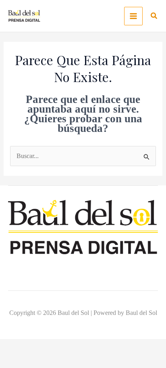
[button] (154, 17)
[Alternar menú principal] (133, 16)
